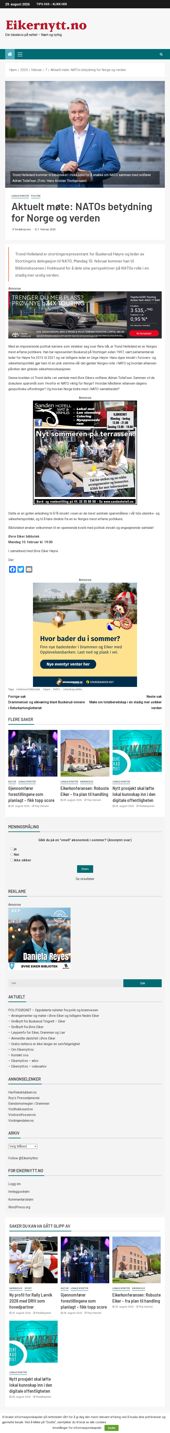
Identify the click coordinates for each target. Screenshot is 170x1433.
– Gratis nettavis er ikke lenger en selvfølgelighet (44, 1044)
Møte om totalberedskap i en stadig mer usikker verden (125, 702)
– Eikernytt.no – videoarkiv (27, 1066)
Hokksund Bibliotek (28, 689)
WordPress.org (19, 1207)
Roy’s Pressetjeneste (24, 1098)
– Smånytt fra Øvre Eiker (26, 1027)
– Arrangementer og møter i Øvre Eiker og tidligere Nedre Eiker (53, 1016)
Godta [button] (111, 1427)
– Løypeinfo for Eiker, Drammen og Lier (36, 1033)
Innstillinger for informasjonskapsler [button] (77, 1428)
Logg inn (14, 1184)
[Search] (161, 54)
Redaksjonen (23, 229)
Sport (28, 1288)
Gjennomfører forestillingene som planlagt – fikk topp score (31, 794)
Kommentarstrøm (20, 1199)
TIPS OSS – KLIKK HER (51, 4)
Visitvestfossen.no (22, 1115)
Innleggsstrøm (18, 1192)
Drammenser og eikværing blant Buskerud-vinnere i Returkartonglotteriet (46, 702)
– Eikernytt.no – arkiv (23, 1061)
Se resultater (85, 879)
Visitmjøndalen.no (21, 1121)
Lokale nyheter (20, 196)
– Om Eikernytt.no (21, 1050)
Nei (16, 855)
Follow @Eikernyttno (23, 1158)
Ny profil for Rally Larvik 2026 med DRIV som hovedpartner (30, 1301)
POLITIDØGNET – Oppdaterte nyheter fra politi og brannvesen (53, 1010)
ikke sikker (22, 860)
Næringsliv (86, 782)
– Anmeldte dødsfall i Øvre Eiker (31, 1038)
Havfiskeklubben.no (22, 1092)
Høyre (46, 689)
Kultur (12, 782)
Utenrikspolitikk (72, 689)
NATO (56, 689)
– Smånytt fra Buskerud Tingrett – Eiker (36, 1021)
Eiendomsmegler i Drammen (28, 1104)
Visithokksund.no (20, 1109)
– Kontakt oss (18, 1055)
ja (15, 849)
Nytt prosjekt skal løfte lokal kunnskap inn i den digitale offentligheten (134, 794)
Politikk (35, 196)
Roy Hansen (42, 806)
